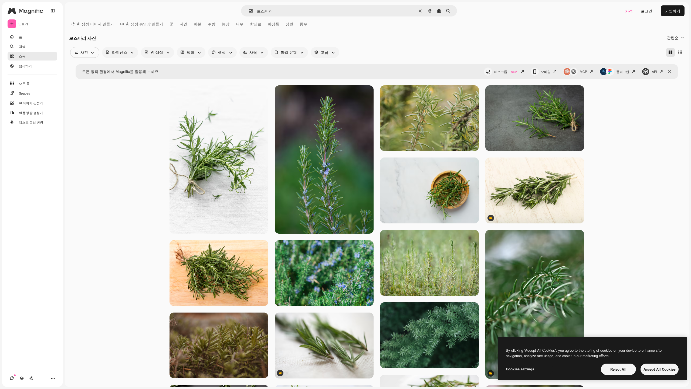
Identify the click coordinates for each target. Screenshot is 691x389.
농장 (225, 23)
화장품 (273, 23)
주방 (211, 23)
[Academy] (21, 378)
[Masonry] (670, 52)
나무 (239, 23)
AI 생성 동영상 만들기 (144, 23)
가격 (629, 11)
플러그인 (622, 71)
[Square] (680, 52)
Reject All (618, 369)
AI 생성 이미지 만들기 (95, 23)
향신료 (255, 23)
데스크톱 (505, 71)
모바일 (546, 71)
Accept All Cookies (659, 369)
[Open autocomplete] (248, 11)
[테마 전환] (31, 378)
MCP (583, 71)
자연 (183, 23)
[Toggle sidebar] (53, 10)
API (654, 71)
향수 (303, 23)
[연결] (12, 378)
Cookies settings (520, 368)
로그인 (646, 11)
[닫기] (669, 71)
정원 (289, 23)
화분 (197, 23)
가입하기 (672, 11)
